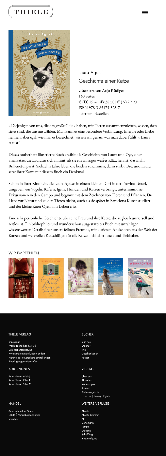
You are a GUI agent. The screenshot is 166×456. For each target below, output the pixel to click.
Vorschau (13, 419)
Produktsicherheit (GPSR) (22, 346)
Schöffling (87, 434)
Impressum (14, 342)
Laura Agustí (91, 72)
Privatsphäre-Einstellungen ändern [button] (27, 353)
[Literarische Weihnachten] (140, 278)
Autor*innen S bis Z (20, 384)
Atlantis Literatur (90, 415)
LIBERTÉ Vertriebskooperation (24, 415)
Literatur (86, 346)
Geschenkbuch (90, 353)
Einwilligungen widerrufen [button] (23, 361)
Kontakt (85, 388)
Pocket (85, 358)
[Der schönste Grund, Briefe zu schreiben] (51, 278)
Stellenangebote (90, 392)
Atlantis (85, 411)
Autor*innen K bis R (20, 380)
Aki (83, 419)
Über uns (87, 376)
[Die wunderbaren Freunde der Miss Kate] (21, 278)
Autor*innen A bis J (19, 376)
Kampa (85, 426)
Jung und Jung (89, 438)
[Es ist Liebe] (110, 276)
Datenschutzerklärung (20, 350)
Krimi (84, 350)
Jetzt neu (86, 342)
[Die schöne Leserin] (80, 276)
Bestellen (101, 113)
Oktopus (86, 431)
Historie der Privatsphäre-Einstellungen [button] (30, 358)
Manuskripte (88, 384)
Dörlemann (88, 423)
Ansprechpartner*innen (21, 411)
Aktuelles (87, 380)
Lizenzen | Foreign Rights (96, 396)
